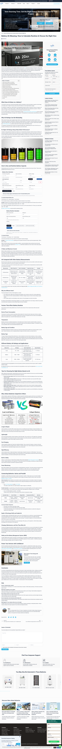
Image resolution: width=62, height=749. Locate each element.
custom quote (8, 550)
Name (49, 724)
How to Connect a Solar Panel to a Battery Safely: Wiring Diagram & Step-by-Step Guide (23, 713)
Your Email (54, 78)
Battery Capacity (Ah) (9, 212)
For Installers (46, 662)
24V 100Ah (18, 484)
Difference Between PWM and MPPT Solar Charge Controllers (51, 155)
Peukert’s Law (17, 244)
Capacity (53, 75)
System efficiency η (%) (19, 187)
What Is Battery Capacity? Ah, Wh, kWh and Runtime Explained (38, 713)
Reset (14, 191)
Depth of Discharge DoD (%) (8, 187)
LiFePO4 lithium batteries (17, 548)
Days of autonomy (19, 175)
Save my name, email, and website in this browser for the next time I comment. (15, 647)
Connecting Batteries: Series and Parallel (10, 94)
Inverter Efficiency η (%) (26, 216)
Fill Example (9, 227)
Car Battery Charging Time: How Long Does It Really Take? (51, 141)
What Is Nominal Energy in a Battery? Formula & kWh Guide (51, 129)
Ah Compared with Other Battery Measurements (11, 88)
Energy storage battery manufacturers (30, 111)
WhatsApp (49, 727)
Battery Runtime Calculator (7, 87)
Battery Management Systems (33, 459)
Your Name (46, 78)
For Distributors (7, 662)
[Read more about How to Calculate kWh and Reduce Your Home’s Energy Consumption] (53, 706)
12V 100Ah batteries (8, 484)
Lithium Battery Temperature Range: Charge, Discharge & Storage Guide (51, 105)
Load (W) (7, 221)
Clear (35, 179)
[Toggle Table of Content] (18, 81)
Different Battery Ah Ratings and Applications (10, 90)
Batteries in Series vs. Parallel (6, 478)
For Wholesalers (26, 662)
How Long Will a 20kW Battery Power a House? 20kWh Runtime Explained (51, 169)
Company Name (47, 85)
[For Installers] (44, 660)
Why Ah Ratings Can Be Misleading (9, 83)
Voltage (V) (24, 212)
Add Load (30, 179)
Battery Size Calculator (7, 85)
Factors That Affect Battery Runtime (9, 89)
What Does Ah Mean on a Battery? (8, 82)
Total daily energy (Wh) (6, 175)
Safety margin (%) (32, 187)
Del (40, 182)
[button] (8, 617)
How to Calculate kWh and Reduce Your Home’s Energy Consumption (52, 713)
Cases (24, 3)
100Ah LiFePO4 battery (10, 240)
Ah (25, 67)
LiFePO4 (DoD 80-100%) (30, 225)
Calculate (9, 225)
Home (2, 33)
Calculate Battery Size (7, 191)
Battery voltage (32, 175)
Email (48, 730)
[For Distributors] (4, 660)
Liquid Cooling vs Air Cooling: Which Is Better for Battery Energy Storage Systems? (51, 101)
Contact (38, 3)
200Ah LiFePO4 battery (6, 208)
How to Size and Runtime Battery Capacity (10, 84)
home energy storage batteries (6, 548)
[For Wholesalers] (24, 660)
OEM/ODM (19, 3)
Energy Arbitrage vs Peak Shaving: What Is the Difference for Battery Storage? (52, 165)
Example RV (39, 179)
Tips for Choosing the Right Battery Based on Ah (11, 92)
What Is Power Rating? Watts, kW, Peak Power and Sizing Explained (51, 109)
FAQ (4, 98)
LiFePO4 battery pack (6, 123)
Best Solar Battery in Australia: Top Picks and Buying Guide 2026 (8, 713)
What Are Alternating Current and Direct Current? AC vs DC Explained (51, 112)
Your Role (46, 75)
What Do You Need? (51, 737)
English (51, 0)
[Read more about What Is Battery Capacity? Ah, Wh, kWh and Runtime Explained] (38, 706)
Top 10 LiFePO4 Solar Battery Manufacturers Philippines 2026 (50, 148)
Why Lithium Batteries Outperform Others (10, 93)
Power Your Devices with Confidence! (9, 95)
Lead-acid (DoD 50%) (20, 225)
